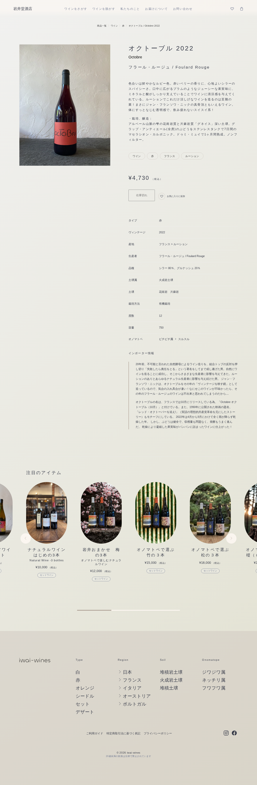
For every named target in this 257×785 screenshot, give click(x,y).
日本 (127, 672)
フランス (169, 156)
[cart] (241, 8)
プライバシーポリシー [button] (158, 733)
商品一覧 (101, 25)
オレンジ (85, 687)
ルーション (192, 156)
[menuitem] (76, 8)
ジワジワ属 (213, 672)
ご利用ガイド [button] (94, 733)
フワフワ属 (213, 687)
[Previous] (25, 546)
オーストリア (137, 696)
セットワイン (46, 578)
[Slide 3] (163, 610)
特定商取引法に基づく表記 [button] (123, 733)
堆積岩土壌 (171, 672)
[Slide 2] (128, 610)
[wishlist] (234, 8)
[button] (64, 105)
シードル (85, 696)
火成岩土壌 (166, 280)
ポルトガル (134, 703)
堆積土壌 (169, 687)
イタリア (132, 687)
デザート (85, 711)
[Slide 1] (94, 610)
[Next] (231, 546)
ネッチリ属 (213, 680)
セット (83, 703)
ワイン (114, 25)
